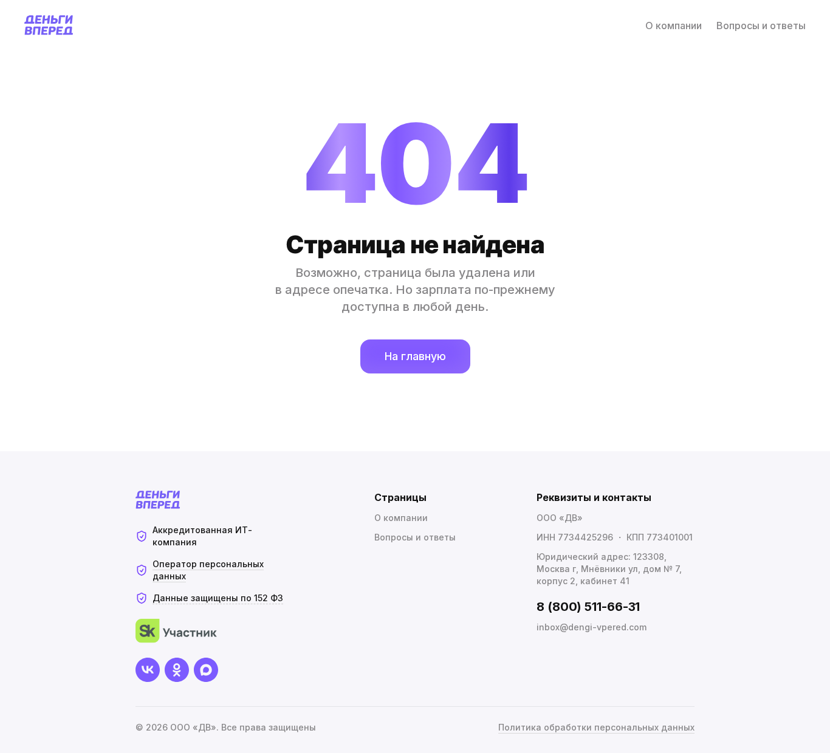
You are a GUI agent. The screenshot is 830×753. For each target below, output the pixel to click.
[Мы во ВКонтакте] (147, 670)
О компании (673, 25)
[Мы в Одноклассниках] (177, 670)
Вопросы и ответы (761, 25)
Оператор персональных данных (208, 570)
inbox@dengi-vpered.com (592, 627)
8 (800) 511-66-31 (588, 606)
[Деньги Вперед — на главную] (49, 25)
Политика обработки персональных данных (596, 727)
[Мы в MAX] (206, 670)
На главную (415, 356)
